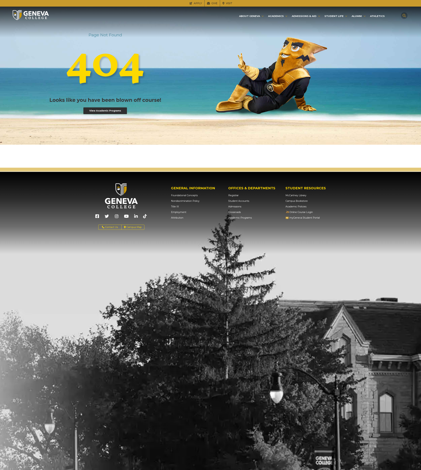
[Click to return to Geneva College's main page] (31, 19)
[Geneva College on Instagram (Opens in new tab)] (116, 217)
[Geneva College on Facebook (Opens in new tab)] (97, 217)
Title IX (175, 206)
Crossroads (234, 212)
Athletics (377, 16)
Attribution (177, 217)
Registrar (233, 195)
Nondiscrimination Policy (185, 200)
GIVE (214, 3)
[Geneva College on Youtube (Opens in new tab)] (126, 217)
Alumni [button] (357, 16)
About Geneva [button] (249, 16)
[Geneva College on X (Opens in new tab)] (107, 217)
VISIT (228, 3)
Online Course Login (301, 212)
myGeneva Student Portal (304, 217)
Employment (178, 212)
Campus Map (134, 227)
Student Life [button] (334, 16)
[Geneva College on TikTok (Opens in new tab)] (145, 217)
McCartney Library (295, 195)
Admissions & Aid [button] (304, 16)
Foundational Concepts (184, 195)
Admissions (234, 206)
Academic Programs (240, 217)
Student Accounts (238, 200)
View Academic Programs (105, 110)
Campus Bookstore (296, 200)
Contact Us (111, 227)
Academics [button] (276, 16)
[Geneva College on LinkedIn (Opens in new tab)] (136, 217)
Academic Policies (295, 206)
